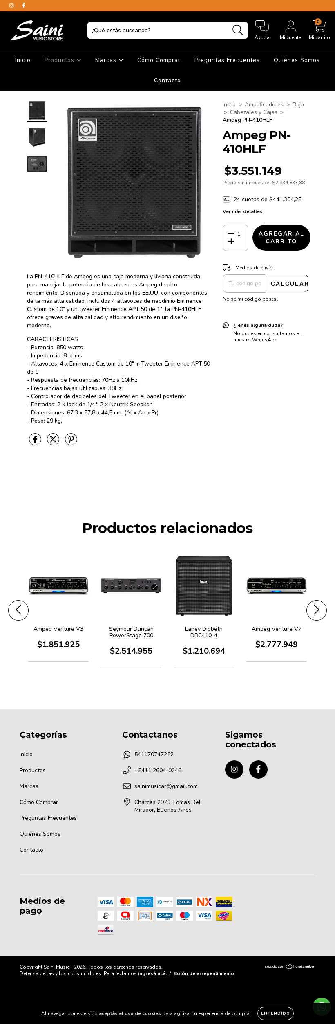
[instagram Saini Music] (12, 5)
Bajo (298, 104)
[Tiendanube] (289, 967)
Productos (60, 60)
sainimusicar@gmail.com (166, 786)
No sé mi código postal (250, 299)
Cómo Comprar (159, 60)
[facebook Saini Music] (23, 5)
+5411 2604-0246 (157, 770)
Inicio (23, 60)
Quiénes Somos (297, 60)
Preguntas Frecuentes (227, 60)
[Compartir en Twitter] (54, 443)
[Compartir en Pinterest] (71, 443)
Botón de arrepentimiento (204, 973)
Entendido (275, 1013)
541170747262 (154, 754)
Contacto (167, 80)
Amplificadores (264, 104)
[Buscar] (238, 30)
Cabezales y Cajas (253, 112)
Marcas (106, 60)
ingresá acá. (152, 973)
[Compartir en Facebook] (36, 443)
